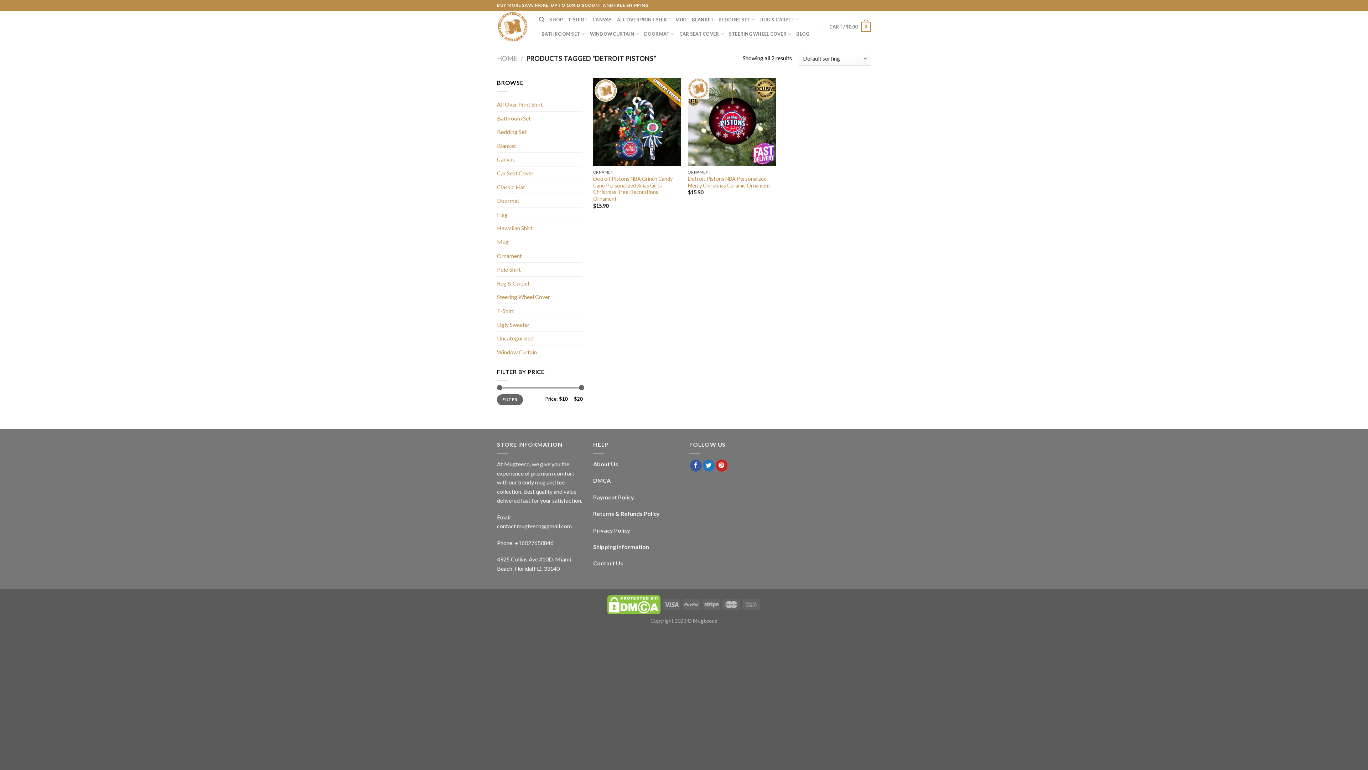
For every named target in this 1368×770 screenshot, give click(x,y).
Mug (681, 19)
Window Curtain (612, 34)
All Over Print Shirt (643, 19)
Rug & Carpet (777, 19)
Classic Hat (511, 187)
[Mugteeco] (512, 26)
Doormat (657, 34)
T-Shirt (577, 19)
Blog (802, 34)
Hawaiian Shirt (515, 228)
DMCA (602, 480)
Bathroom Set (561, 34)
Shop (556, 19)
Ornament (509, 255)
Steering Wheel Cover (758, 34)
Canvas (602, 19)
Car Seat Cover (699, 34)
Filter (509, 399)
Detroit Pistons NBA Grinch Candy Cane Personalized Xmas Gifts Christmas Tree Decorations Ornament (633, 189)
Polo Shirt (509, 269)
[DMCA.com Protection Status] (633, 604)
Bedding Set (734, 19)
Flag (502, 214)
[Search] (541, 19)
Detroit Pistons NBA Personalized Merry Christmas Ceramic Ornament (729, 182)
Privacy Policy (611, 530)
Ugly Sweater (513, 324)
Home (507, 58)
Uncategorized (515, 338)
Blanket (703, 19)
